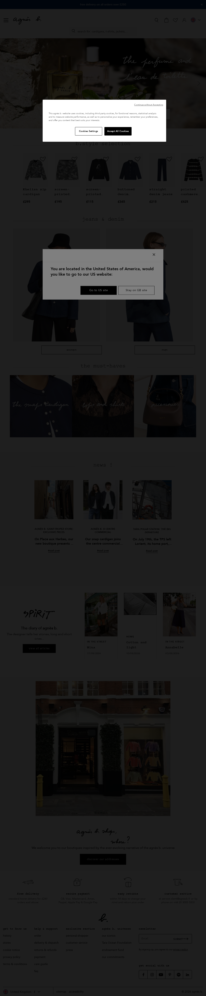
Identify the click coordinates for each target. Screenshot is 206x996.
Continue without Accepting (148, 104)
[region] (104, 121)
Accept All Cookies (118, 131)
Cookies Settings (88, 131)
